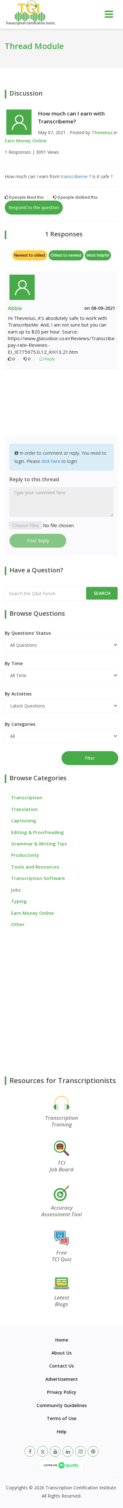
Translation (24, 809)
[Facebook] (30, 1451)
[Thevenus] (19, 121)
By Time (14, 663)
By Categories (20, 724)
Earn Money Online (25, 141)
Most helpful (98, 255)
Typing (19, 901)
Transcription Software (38, 878)
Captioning (23, 820)
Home (61, 1340)
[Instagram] (80, 1451)
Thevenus (102, 132)
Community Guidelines (62, 1405)
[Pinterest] (93, 1451)
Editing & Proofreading (37, 832)
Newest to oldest (29, 255)
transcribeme (74, 176)
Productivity (25, 855)
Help (62, 1432)
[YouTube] (55, 1451)
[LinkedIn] (67, 1451)
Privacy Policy (61, 1392)
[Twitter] (42, 1451)
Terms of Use (61, 1418)
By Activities (18, 694)
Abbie (15, 308)
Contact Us (61, 1366)
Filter (90, 758)
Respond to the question (34, 207)
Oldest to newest (66, 255)
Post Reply (38, 541)
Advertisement (61, 1379)
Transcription (26, 797)
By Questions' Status (28, 633)
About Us (61, 1353)
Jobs (16, 890)
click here (50, 461)
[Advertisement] (61, 403)
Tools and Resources (35, 866)
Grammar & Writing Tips (39, 843)
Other (18, 924)
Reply (49, 359)
